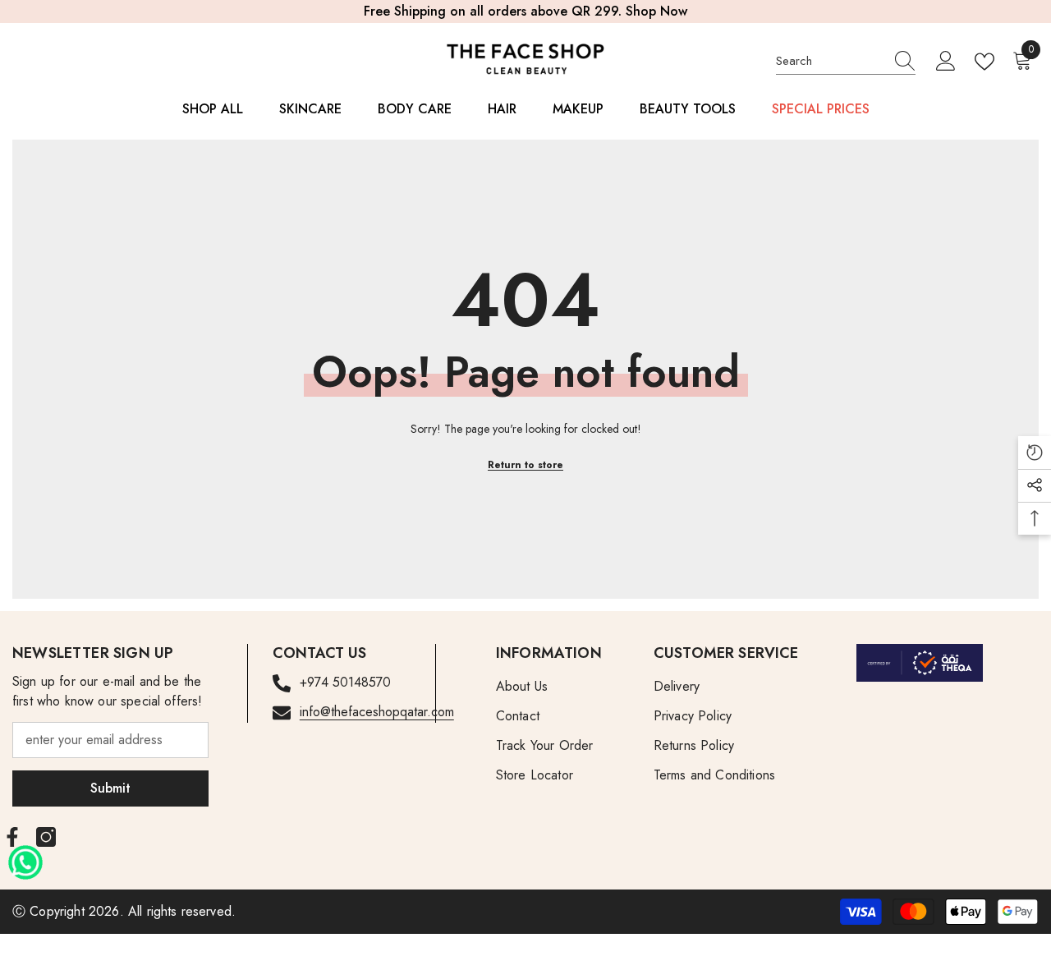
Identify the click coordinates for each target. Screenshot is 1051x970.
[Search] (846, 61)
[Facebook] (12, 837)
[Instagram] (46, 837)
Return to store (525, 464)
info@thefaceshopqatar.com (377, 711)
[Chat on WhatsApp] (25, 856)
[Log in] (946, 61)
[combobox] (830, 61)
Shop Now (656, 11)
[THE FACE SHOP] (919, 663)
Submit (110, 788)
